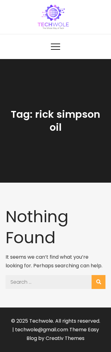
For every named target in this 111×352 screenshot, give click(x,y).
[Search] (98, 282)
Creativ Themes (65, 338)
